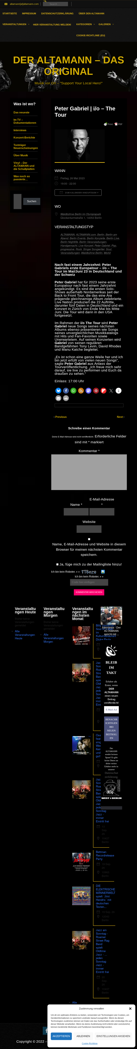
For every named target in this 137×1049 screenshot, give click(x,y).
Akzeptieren (61, 1036)
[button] (130, 1008)
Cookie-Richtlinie (90, 1043)
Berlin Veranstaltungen (92, 242)
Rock (79, 249)
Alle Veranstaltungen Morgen (54, 637)
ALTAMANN (67, 234)
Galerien (105, 24)
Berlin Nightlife (69, 242)
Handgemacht (68, 245)
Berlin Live (112, 238)
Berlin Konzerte (96, 238)
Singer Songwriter (94, 249)
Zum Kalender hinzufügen (80, 192)
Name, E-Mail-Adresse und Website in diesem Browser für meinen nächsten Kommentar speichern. (89, 549)
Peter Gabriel (102, 245)
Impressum (29, 13)
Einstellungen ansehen (113, 1036)
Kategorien (84, 24)
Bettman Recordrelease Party (105, 855)
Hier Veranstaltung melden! (52, 24)
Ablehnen (83, 1036)
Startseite (10, 13)
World (107, 253)
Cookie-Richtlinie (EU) (90, 35)
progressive (67, 249)
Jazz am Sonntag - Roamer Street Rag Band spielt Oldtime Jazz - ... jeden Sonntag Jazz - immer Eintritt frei (102, 951)
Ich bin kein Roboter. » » (65, 571)
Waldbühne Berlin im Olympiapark (80, 214)
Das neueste (21, 112)
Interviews (20, 130)
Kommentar (89, 451)
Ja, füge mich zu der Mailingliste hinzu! (90, 564)
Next (120, 417)
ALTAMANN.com (86, 234)
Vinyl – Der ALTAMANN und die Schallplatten (24, 165)
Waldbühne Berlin (91, 253)
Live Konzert (86, 245)
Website (89, 522)
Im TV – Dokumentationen (25, 121)
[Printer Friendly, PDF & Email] (113, 124)
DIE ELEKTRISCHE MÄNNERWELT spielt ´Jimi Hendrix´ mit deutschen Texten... (105, 896)
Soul (108, 249)
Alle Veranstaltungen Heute (25, 634)
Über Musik (21, 155)
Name (76, 504)
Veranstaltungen (14, 24)
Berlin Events (78, 238)
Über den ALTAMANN (91, 13)
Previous (61, 417)
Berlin (100, 234)
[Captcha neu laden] (103, 571)
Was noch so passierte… (22, 178)
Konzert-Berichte (24, 137)
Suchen (31, 201)
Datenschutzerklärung (57, 13)
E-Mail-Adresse (102, 501)
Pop (113, 245)
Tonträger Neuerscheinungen (26, 146)
